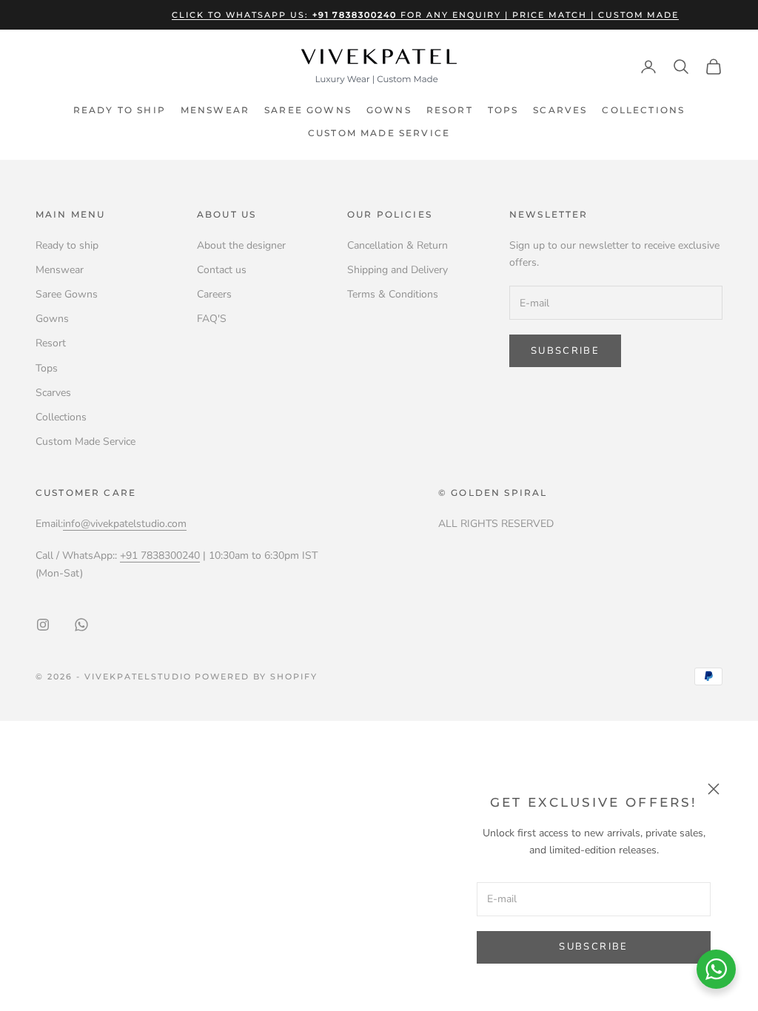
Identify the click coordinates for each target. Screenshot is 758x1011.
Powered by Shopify (256, 676)
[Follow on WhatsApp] (81, 624)
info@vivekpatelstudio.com (125, 524)
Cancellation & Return (397, 245)
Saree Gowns (308, 109)
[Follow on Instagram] (43, 624)
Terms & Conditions (392, 294)
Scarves (560, 109)
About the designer (241, 245)
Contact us (221, 270)
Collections (643, 109)
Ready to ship (119, 109)
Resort (449, 109)
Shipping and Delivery (397, 270)
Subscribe (593, 946)
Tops (503, 109)
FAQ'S (212, 319)
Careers (214, 294)
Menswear (215, 109)
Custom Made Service (379, 132)
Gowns (389, 109)
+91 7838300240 (160, 555)
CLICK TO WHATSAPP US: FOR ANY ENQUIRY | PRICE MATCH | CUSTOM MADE (425, 15)
